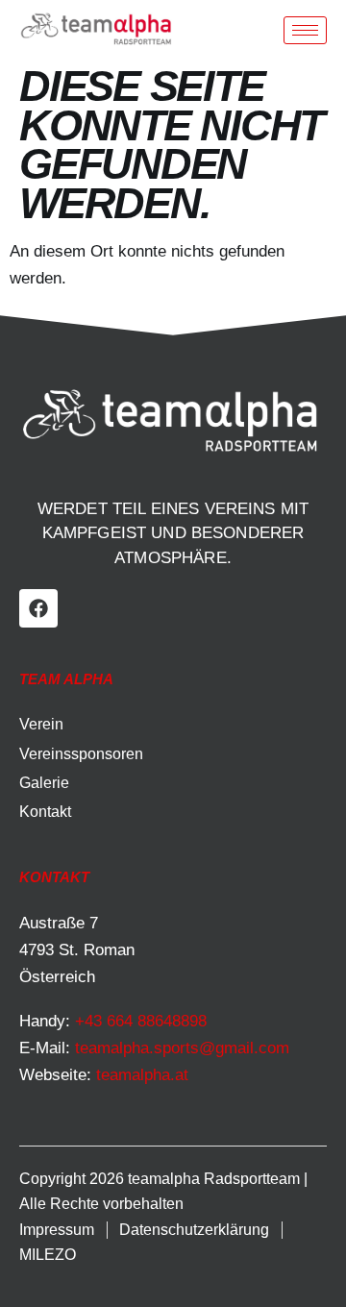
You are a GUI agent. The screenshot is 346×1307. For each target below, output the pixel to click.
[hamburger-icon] (305, 30)
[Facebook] (38, 608)
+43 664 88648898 (141, 1021)
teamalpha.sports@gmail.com (182, 1048)
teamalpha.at (142, 1075)
